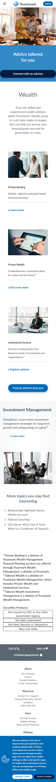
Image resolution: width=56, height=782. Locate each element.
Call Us (13, 648)
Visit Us (41, 648)
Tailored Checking (19, 519)
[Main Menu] (4, 3)
